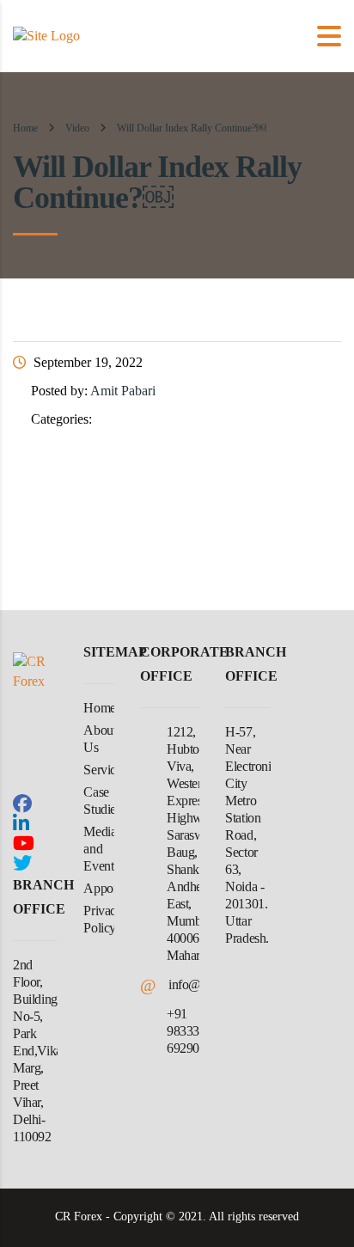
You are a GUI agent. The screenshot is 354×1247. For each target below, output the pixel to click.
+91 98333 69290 (183, 1030)
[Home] (46, 35)
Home (25, 128)
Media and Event (99, 848)
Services (104, 769)
